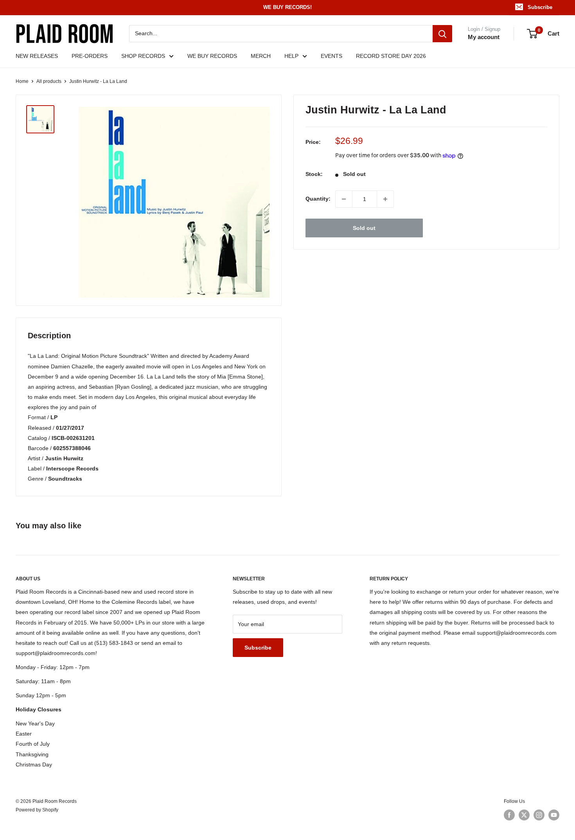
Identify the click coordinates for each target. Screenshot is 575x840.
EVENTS (331, 56)
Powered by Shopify (37, 810)
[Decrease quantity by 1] (344, 199)
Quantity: (318, 199)
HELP (291, 56)
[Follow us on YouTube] (553, 814)
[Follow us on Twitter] (524, 814)
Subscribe (540, 7)
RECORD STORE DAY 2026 (391, 56)
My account (484, 37)
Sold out (364, 228)
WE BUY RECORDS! (287, 7)
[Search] (442, 33)
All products (48, 81)
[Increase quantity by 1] (385, 199)
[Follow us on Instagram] (539, 814)
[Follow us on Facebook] (509, 814)
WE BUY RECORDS (212, 56)
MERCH (261, 56)
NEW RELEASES (37, 56)
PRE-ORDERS (90, 56)
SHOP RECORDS (143, 56)
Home (22, 81)
